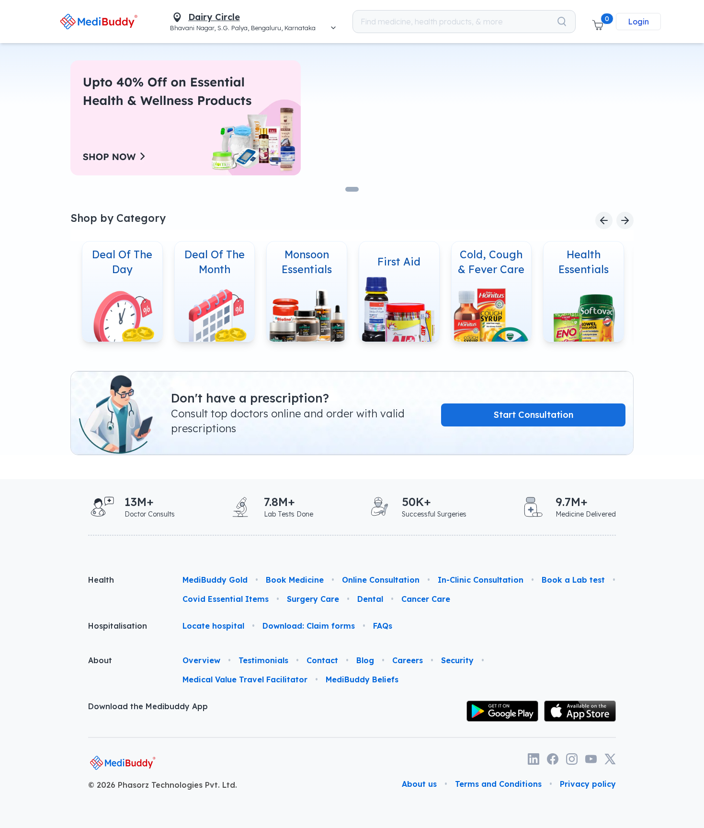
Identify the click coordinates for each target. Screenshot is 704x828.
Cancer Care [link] (425, 599)
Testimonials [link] (263, 660)
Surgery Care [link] (313, 599)
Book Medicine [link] (295, 580)
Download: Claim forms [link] (308, 626)
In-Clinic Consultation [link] (480, 580)
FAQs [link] (382, 626)
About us (419, 784)
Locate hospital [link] (213, 626)
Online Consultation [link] (381, 580)
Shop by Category (118, 217)
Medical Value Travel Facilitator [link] (244, 679)
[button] (597, 21)
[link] (99, 21)
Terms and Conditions (498, 784)
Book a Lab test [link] (573, 580)
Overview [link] (201, 660)
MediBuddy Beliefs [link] (362, 679)
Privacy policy (588, 784)
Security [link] (457, 660)
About (100, 660)
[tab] (352, 189)
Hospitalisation (117, 626)
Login (638, 21)
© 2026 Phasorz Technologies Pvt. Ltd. (162, 785)
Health (101, 580)
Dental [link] (370, 599)
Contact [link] (322, 660)
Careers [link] (407, 660)
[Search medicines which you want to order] (562, 21)
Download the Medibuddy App (148, 706)
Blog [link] (365, 660)
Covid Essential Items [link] (225, 599)
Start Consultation (533, 414)
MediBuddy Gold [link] (215, 580)
